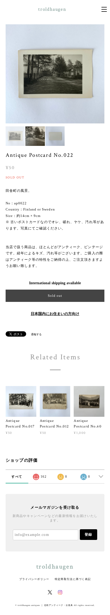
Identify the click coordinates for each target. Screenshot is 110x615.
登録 (88, 534)
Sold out (55, 296)
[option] (55, 73)
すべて (16, 476)
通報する (36, 334)
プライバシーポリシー (34, 579)
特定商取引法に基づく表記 (73, 579)
